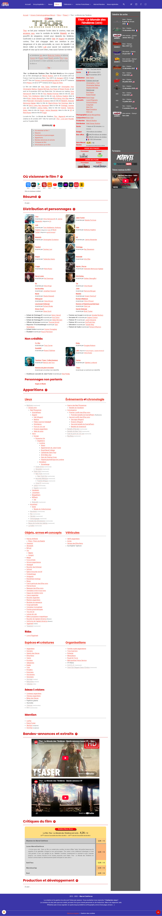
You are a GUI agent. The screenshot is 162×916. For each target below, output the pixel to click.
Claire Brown (48, 301)
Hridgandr (30, 576)
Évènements (74, 399)
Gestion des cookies (88, 913)
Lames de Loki (32, 614)
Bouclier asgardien (33, 598)
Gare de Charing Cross (49, 457)
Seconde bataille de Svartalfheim (82, 424)
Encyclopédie (38, 4)
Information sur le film (42, 145)
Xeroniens (30, 677)
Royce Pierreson (47, 332)
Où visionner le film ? (42, 130)
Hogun (42, 110)
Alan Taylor (90, 78)
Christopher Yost (68, 87)
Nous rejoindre (112, 4)
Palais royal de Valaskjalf (42, 422)
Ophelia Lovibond (91, 363)
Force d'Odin (31, 560)
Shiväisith (30, 546)
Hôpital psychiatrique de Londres (52, 459)
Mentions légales (73, 913)
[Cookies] (4, 912)
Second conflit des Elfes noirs (79, 417)
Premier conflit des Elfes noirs (79, 412)
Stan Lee (89, 112)
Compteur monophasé (34, 607)
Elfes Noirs (30, 656)
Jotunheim (36, 493)
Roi (37, 343)
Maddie (78, 294)
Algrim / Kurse (81, 266)
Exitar (34, 507)
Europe (36, 436)
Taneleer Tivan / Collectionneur (46, 360)
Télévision (67, 4)
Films (57, 4)
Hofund (29, 569)
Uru (28, 550)
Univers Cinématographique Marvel (42, 15)
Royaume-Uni (40, 438)
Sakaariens (30, 663)
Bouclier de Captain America (36, 619)
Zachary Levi (47, 249)
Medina (36, 419)
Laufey (29, 721)
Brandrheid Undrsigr (34, 579)
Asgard (61, 39)
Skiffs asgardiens (73, 539)
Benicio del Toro (49, 363)
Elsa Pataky (66, 374)
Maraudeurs (71, 656)
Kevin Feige (90, 98)
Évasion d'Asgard (77, 422)
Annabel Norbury (97, 315)
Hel (35, 500)
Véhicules (73, 533)
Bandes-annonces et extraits (45, 140)
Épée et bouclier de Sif (34, 572)
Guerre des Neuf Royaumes (76, 405)
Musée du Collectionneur (42, 509)
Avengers (60, 78)
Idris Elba (65, 98)
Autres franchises (83, 4)
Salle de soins (38, 431)
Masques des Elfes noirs (35, 588)
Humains (30, 651)
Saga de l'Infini (58, 83)
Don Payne (90, 92)
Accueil (28, 4)
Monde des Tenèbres (54, 55)
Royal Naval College (48, 450)
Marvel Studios (91, 120)
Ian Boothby (39, 288)
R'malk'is (30, 670)
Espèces (30, 642)
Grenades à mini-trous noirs (36, 591)
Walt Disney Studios (93, 123)
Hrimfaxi (30, 728)
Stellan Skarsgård (38, 98)
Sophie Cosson (92, 317)
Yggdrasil (30, 623)
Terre (34, 434)
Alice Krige (48, 286)
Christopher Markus (93, 85)
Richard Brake (48, 306)
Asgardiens (30, 649)
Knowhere (33, 504)
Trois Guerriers (72, 651)
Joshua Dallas (42, 108)
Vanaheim (35, 490)
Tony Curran (48, 345)
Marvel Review (99, 4)
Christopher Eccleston (42, 101)
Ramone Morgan (90, 291)
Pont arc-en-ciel (39, 427)
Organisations (76, 642)
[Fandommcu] (125, 164)
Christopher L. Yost (92, 83)
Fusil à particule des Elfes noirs (37, 583)
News (50, 4)
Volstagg (64, 105)
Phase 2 (65, 15)
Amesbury (42, 462)
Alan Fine (89, 107)
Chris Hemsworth (49, 219)
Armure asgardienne (34, 562)
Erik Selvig (57, 98)
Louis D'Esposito (92, 100)
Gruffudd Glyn (90, 322)
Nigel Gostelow (91, 109)
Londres (42, 443)
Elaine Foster (31, 723)
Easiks (29, 665)
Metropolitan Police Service (77, 660)
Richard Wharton (95, 327)
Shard (43, 445)
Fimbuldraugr (31, 574)
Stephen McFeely (92, 88)
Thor (25, 31)
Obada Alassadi (48, 296)
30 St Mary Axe (46, 455)
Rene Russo (27, 113)
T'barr (78, 368)
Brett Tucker (88, 311)
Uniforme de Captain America (37, 621)
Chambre (30, 543)
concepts (55, 533)
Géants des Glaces (33, 653)
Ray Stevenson (43, 105)
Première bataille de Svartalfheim (82, 415)
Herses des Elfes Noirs (75, 543)
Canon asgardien (32, 595)
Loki (44, 47)
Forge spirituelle (32, 605)
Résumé (37, 133)
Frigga (44, 113)
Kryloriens (30, 672)
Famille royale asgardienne (76, 649)
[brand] (6, 4)
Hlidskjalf (30, 565)
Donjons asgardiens (41, 429)
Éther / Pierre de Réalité (36, 541)
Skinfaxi (29, 725)
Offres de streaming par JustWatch (33, 191)
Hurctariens (31, 674)
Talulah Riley (89, 325)
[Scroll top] (158, 912)
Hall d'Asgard (38, 417)
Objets (29, 533)
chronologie (95, 399)
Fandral (63, 108)
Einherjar (70, 653)
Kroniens (30, 660)
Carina (78, 360)
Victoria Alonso (91, 102)
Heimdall (30, 101)
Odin (53, 39)
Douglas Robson (89, 345)
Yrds (28, 667)
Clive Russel (88, 286)
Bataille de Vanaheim (76, 408)
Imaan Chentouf (90, 296)
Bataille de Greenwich (78, 427)
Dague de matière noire (35, 593)
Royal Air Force (72, 658)
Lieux (28, 399)
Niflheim (35, 497)
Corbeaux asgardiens (34, 693)
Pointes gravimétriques (35, 609)
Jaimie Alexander (51, 110)
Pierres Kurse (31, 586)
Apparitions (39, 138)
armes (39, 533)
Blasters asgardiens (33, 600)
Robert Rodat (91, 95)
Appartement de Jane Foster (51, 448)
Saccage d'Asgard (77, 419)
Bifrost (29, 548)
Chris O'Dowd (88, 301)
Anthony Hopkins (62, 96)
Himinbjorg (37, 424)
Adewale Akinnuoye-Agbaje (93, 269)
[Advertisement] (125, 133)
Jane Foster (80, 218)
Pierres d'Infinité (32, 539)
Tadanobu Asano (49, 259)
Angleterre (41, 441)
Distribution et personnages (44, 135)
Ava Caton (55, 317)
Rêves (29, 581)
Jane (41, 55)
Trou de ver (30, 612)
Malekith (63, 33)
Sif (71, 110)
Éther (61, 58)
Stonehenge (45, 464)
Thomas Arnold (53, 322)
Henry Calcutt (56, 315)
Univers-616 (32, 408)
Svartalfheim (36, 412)
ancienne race (28, 33)
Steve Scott (47, 311)
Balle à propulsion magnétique (37, 616)
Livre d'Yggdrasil (32, 635)
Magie (29, 557)
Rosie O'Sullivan (49, 350)
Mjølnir (30, 553)
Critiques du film (40, 142)
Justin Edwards (90, 320)
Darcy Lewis (33, 105)
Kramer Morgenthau (93, 115)
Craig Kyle (89, 105)
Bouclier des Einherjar (34, 567)
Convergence (72, 410)
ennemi (32, 58)
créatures (47, 642)
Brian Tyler (90, 118)
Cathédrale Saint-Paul (48, 452)
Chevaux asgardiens (33, 696)
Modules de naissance (34, 602)
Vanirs (29, 658)
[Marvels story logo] (125, 157)
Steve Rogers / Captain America (95, 350)
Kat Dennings (63, 103)
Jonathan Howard (49, 291)
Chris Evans (88, 353)
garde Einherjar (51, 232)
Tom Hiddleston (34, 96)
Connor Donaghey (50, 329)
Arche (69, 541)
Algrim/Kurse (53, 103)
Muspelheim (36, 495)
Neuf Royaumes (35, 410)
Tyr (77, 283)
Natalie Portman (53, 94)
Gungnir (31, 555)
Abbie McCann (57, 320)
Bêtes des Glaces (32, 698)
